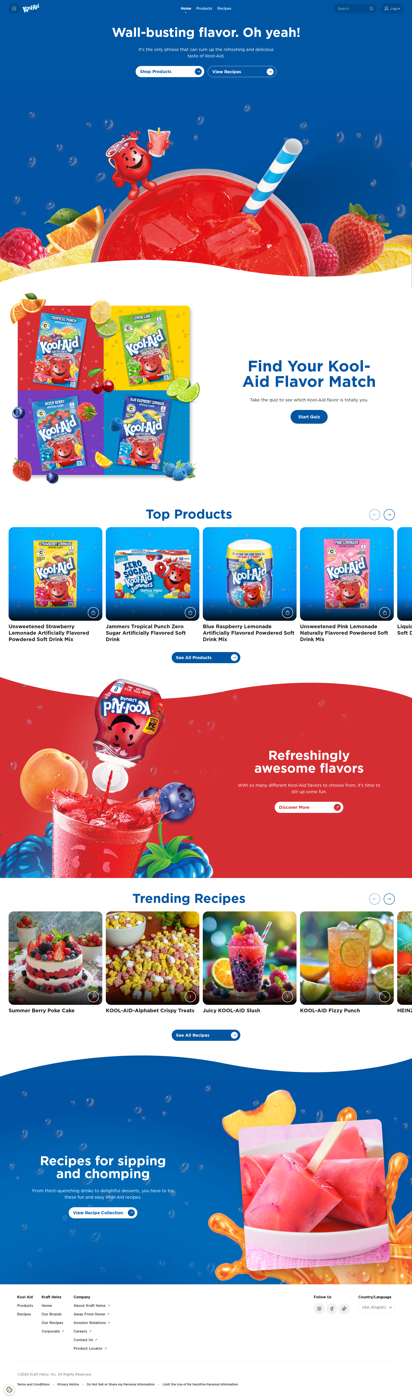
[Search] (371, 8)
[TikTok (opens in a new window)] (344, 1308)
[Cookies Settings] (9, 1389)
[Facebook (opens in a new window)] (331, 1308)
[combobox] (352, 8)
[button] (14, 8)
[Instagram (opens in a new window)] (319, 1308)
